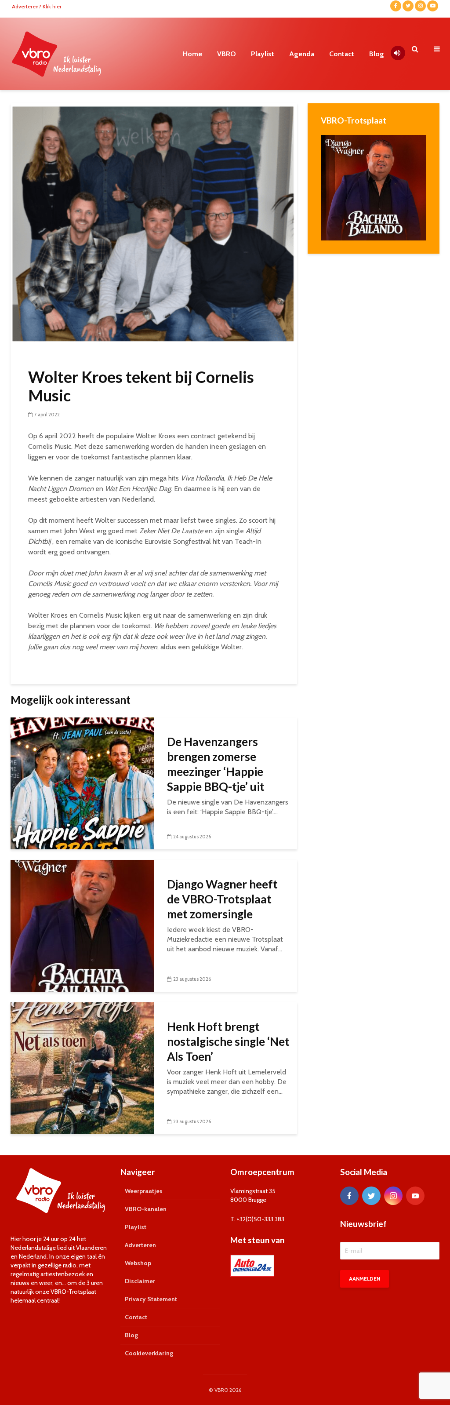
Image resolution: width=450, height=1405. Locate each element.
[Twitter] (371, 1196)
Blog (376, 54)
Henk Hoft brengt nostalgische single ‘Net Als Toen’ (228, 1041)
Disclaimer (140, 1281)
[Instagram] (393, 1196)
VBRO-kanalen (146, 1209)
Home (192, 54)
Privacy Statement (151, 1299)
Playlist (262, 54)
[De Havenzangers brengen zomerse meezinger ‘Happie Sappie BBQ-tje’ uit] (82, 783)
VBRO (226, 54)
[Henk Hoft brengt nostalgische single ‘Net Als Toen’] (82, 1067)
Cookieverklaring (149, 1353)
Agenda (301, 54)
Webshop (138, 1263)
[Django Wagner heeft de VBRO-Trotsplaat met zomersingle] (82, 925)
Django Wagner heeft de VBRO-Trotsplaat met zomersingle (222, 899)
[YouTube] (415, 1196)
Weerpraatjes (144, 1191)
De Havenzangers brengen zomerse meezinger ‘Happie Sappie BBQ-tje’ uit (216, 764)
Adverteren (140, 1245)
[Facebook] (349, 1196)
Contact (341, 54)
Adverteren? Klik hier (37, 6)
